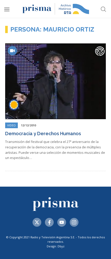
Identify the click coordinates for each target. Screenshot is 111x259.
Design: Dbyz (56, 246)
